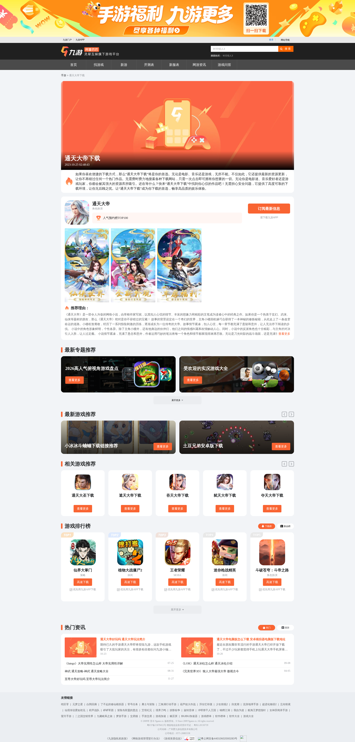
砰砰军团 (108, 710)
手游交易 (147, 716)
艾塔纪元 (147, 710)
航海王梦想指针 (257, 710)
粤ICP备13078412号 (156, 725)
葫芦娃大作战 (188, 704)
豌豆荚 (174, 716)
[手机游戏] (90, 51)
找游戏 (99, 65)
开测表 (149, 65)
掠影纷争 (175, 710)
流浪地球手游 (250, 704)
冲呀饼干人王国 (207, 710)
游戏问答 (224, 65)
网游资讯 (199, 65)
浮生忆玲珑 (205, 704)
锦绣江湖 (225, 710)
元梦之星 (77, 704)
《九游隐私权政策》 (117, 738)
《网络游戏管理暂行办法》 (145, 738)
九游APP (80, 39)
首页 (73, 65)
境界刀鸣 (161, 710)
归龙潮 (235, 704)
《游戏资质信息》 (172, 738)
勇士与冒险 (148, 704)
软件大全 (234, 716)
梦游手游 (121, 716)
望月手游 (66, 716)
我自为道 (239, 710)
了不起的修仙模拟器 (112, 704)
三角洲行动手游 (167, 704)
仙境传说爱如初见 (75, 710)
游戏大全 (248, 716)
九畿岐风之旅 (104, 716)
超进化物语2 (269, 704)
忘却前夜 (285, 704)
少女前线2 (222, 704)
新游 (124, 65)
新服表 (174, 65)
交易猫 (134, 716)
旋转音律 (189, 710)
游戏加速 (161, 716)
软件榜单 (220, 716)
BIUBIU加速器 (189, 716)
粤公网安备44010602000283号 (219, 738)
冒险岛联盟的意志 (127, 710)
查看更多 (74, 380)
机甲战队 (94, 710)
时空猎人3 (228, 55)
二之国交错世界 (84, 716)
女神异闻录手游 (279, 710)
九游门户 (67, 39)
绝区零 (65, 704)
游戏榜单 (206, 716)
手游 (63, 75)
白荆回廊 (92, 704)
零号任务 (133, 704)
